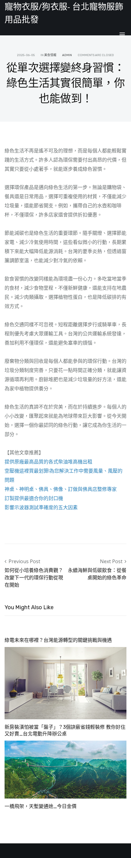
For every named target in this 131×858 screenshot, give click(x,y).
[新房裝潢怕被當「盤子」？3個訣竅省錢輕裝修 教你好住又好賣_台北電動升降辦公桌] (65, 682)
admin (67, 55)
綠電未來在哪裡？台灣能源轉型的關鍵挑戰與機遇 (58, 640)
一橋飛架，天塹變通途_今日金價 (40, 806)
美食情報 (50, 55)
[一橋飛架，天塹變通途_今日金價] (65, 769)
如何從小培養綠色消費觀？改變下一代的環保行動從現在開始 (34, 577)
